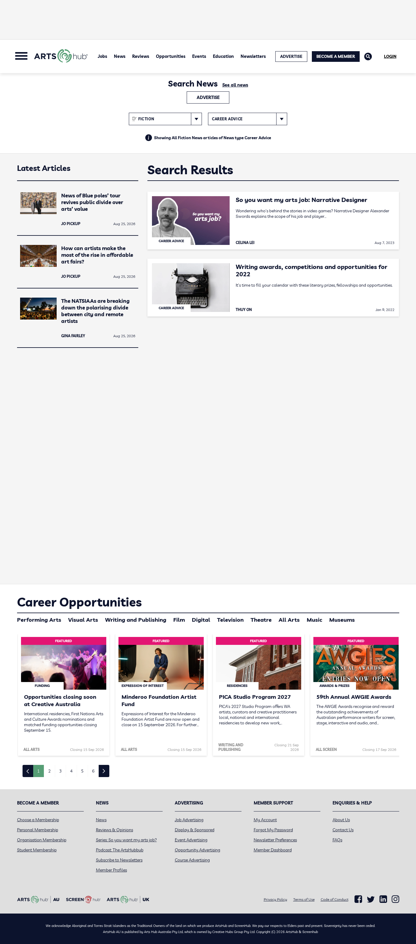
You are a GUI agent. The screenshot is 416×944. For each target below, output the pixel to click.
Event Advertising (191, 840)
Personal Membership (37, 830)
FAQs (337, 840)
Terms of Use (304, 899)
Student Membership (37, 850)
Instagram (395, 899)
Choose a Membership (38, 819)
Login (390, 56)
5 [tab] (82, 771)
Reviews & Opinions (114, 830)
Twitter (371, 899)
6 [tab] (93, 771)
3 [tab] (60, 771)
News (119, 56)
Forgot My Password (273, 830)
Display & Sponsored (194, 830)
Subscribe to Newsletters (119, 860)
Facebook (358, 899)
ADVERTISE (291, 56)
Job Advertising (189, 819)
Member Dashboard (273, 850)
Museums (342, 619)
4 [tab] (71, 771)
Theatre (261, 619)
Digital (201, 619)
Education (223, 56)
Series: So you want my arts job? (126, 840)
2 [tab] (49, 771)
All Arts (289, 619)
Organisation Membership (41, 840)
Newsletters (253, 56)
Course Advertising (192, 860)
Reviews (140, 56)
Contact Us (343, 830)
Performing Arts (39, 619)
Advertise (208, 97)
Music (314, 619)
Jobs (102, 56)
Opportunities (170, 56)
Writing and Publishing (135, 619)
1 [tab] (38, 771)
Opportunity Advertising (197, 850)
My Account (265, 819)
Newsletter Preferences (275, 840)
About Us (341, 819)
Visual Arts (83, 619)
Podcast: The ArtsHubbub (119, 850)
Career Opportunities (79, 602)
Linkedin (383, 899)
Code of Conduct (334, 899)
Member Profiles (111, 870)
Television (230, 619)
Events (199, 56)
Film (179, 619)
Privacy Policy (275, 899)
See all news (235, 85)
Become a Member (335, 56)
